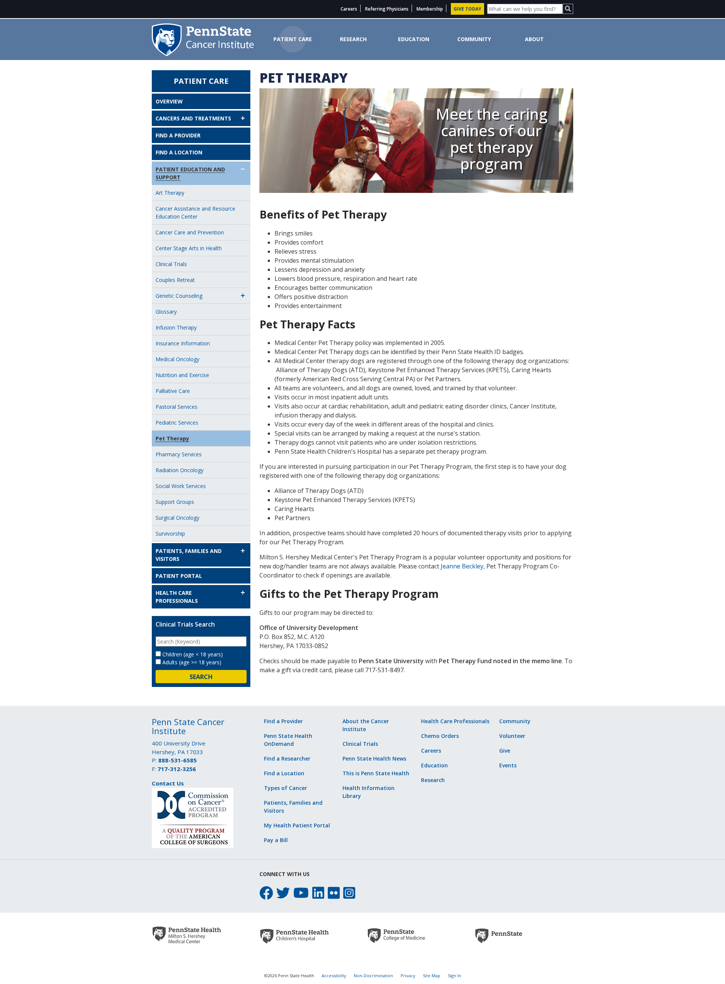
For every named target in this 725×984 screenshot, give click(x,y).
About (534, 39)
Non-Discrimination (373, 975)
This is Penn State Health (375, 773)
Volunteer (512, 735)
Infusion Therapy (176, 327)
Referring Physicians (387, 9)
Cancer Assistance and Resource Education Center (195, 212)
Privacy (408, 975)
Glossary (166, 311)
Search (201, 677)
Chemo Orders (440, 735)
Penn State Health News (374, 758)
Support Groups (175, 501)
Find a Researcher (287, 758)
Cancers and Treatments (193, 118)
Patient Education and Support (190, 173)
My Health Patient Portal (297, 825)
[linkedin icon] (318, 893)
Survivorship (170, 533)
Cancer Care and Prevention (190, 232)
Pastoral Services (176, 406)
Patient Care (292, 39)
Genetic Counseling (179, 295)
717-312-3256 (176, 769)
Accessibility (334, 975)
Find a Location (179, 152)
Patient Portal (179, 575)
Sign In (454, 975)
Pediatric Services (177, 422)
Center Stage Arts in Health (189, 248)
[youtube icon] (301, 893)
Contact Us (168, 783)
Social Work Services (181, 486)
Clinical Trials (171, 264)
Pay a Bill (276, 840)
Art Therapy (170, 192)
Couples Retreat (175, 279)
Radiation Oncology (180, 470)
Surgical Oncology (177, 517)
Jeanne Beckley (462, 566)
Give (504, 750)
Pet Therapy (172, 438)
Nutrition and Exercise (182, 375)
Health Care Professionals (177, 596)
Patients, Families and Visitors (189, 554)
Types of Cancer (285, 788)
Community (474, 39)
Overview (169, 101)
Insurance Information (183, 343)
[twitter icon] (283, 893)
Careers (349, 9)
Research (353, 39)
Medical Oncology (177, 359)
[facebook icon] (266, 893)
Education (413, 39)
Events (508, 765)
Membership (429, 9)
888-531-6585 (177, 760)
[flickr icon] (334, 893)
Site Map (431, 975)
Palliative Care (173, 390)
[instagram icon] (349, 893)
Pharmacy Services (179, 454)
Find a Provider (178, 135)
